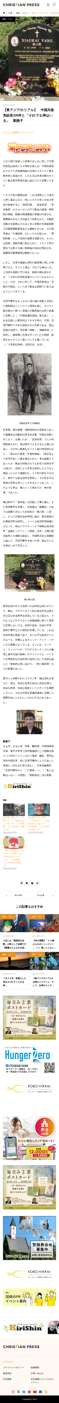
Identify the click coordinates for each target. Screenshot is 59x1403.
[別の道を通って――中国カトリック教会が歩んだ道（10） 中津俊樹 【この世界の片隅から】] (14, 810)
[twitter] (18, 1391)
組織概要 (35, 1367)
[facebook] (23, 1392)
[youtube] (35, 1392)
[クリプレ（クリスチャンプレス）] (21, 4)
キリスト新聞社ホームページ (18, 132)
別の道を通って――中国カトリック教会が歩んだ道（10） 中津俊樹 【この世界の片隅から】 (14, 823)
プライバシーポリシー (13, 1367)
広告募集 (7, 1379)
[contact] (40, 1391)
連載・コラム (7, 19)
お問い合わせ (37, 1373)
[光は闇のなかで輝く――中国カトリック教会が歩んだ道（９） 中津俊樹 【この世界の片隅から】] (39, 810)
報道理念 (7, 1373)
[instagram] (13, 1392)
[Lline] (32, 883)
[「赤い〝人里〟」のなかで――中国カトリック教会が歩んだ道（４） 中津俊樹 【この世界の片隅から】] (14, 842)
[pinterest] (29, 1392)
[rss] (45, 1391)
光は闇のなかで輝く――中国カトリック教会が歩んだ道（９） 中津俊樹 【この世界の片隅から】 (38, 823)
